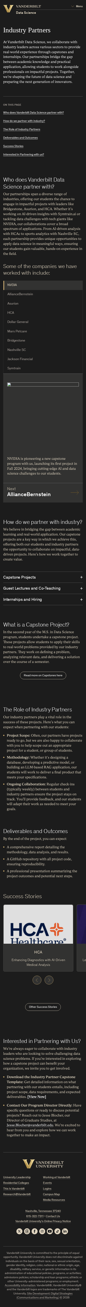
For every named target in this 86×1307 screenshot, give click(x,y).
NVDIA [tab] (12, 285)
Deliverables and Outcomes (20, 137)
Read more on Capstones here (43, 675)
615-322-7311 (35, 1216)
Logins (47, 1188)
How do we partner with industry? (24, 121)
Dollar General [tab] (17, 322)
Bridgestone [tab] (16, 341)
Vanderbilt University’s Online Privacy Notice (43, 1221)
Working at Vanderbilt (56, 1177)
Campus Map (51, 1194)
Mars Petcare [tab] (17, 331)
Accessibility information (20, 1285)
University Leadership (17, 1177)
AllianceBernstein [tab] (20, 294)
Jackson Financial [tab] (20, 359)
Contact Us (53, 1216)
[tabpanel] (43, 438)
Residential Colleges (16, 1183)
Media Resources (54, 1200)
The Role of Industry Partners (21, 129)
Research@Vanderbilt (17, 1194)
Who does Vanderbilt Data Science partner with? (33, 112)
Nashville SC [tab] (16, 350)
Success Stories (13, 146)
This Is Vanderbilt (14, 1188)
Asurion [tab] (12, 304)
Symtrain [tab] (14, 368)
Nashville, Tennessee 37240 (43, 1211)
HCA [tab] (10, 313)
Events (47, 1183)
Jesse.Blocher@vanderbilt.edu (30, 1125)
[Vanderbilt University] (43, 1163)
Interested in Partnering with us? (23, 154)
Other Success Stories (43, 1007)
